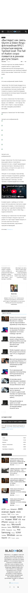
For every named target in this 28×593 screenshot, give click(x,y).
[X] (14, 587)
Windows (11, 535)
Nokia (9, 527)
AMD (20, 509)
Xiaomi (4, 538)
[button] (2, 32)
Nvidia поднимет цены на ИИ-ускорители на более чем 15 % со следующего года (18, 352)
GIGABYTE (5, 517)
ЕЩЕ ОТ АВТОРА (6, 313)
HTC (2, 519)
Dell (9, 514)
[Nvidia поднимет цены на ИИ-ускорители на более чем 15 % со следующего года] (5, 351)
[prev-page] (2, 412)
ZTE (9, 538)
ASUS (18, 512)
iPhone (4, 522)
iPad (23, 519)
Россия (13, 538)
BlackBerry (3, 514)
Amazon (14, 509)
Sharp (13, 532)
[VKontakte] (18, 587)
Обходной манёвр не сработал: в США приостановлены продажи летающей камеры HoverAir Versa (18, 404)
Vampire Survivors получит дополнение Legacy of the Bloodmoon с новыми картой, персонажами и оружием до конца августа (18, 320)
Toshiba (3, 535)
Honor (19, 517)
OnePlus (22, 527)
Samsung (5, 532)
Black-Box (4, 61)
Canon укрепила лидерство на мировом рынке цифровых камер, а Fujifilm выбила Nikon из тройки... (18, 481)
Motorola (3, 527)
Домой (3, 35)
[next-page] (5, 412)
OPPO (3, 530)
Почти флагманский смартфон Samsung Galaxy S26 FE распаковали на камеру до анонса (18, 372)
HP (24, 517)
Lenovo (11, 522)
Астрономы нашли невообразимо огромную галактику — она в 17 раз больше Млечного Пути (18, 381)
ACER (3, 509)
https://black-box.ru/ (14, 296)
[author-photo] (14, 291)
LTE (19, 522)
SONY (18, 532)
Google (13, 517)
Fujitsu (17, 514)
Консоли (8, 35)
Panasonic (9, 530)
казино (17, 538)
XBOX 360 (19, 535)
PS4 (18, 529)
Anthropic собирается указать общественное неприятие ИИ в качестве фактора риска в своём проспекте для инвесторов (18, 341)
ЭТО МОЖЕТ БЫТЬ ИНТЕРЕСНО (10, 311)
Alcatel (7, 509)
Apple (12, 512)
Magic (3, 524)
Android (5, 512)
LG (16, 522)
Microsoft (16, 524)
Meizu (8, 524)
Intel (15, 519)
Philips (14, 530)
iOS (19, 519)
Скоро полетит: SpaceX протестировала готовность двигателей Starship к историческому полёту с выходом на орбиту (18, 392)
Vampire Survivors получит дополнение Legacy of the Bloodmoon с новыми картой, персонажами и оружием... (17, 461)
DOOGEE (13, 514)
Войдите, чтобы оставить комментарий (14, 421)
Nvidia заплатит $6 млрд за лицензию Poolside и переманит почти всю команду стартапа (17, 330)
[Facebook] (10, 587)
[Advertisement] (14, 15)
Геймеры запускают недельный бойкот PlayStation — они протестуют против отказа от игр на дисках (18, 471)
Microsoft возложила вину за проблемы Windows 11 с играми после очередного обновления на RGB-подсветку (18, 362)
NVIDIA (15, 527)
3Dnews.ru (10, 229)
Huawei (8, 519)
